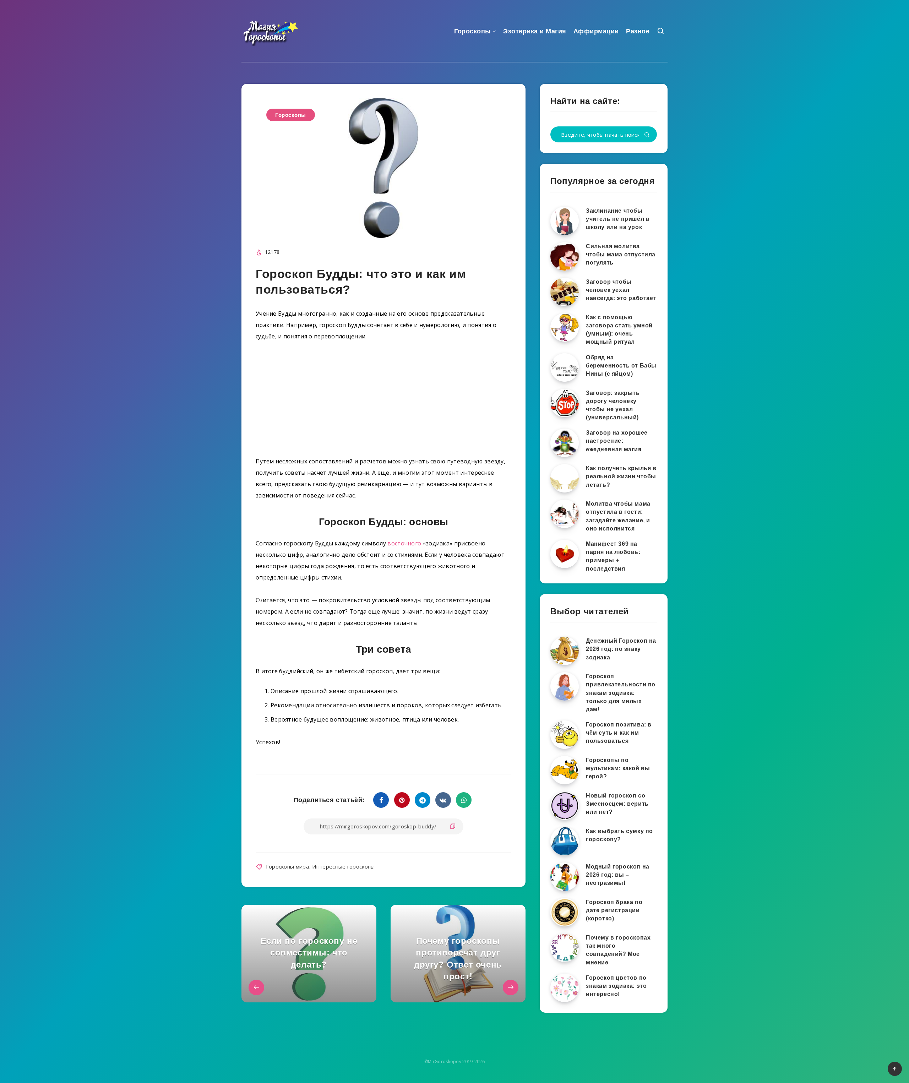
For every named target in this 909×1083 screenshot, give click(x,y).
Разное (637, 31)
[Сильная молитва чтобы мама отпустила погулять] (564, 256)
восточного (404, 543)
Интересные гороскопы (343, 866)
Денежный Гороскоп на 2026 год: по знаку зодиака (621, 649)
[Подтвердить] (647, 135)
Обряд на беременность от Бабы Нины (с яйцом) (621, 365)
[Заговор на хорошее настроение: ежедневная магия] (564, 443)
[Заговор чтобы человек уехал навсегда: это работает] (564, 292)
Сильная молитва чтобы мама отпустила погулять (620, 254)
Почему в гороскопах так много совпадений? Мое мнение (618, 950)
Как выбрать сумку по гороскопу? (619, 835)
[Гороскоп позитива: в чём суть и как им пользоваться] (564, 734)
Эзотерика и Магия (534, 31)
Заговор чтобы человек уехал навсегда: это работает (621, 290)
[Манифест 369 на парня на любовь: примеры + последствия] (564, 554)
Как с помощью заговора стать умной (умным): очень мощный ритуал (619, 329)
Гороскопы (472, 31)
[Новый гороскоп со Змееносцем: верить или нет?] (564, 805)
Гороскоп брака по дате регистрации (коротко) (614, 910)
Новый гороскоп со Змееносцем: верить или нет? (617, 804)
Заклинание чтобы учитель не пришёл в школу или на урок (617, 219)
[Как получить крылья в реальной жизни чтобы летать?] (564, 478)
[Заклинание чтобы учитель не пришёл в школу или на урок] (564, 221)
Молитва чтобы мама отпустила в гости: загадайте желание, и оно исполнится (618, 516)
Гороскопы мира (287, 866)
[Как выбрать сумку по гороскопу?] (564, 841)
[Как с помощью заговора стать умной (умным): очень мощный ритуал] (564, 327)
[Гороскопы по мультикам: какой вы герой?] (564, 770)
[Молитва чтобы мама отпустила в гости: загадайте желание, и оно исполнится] (564, 514)
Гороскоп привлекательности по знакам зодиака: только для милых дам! (620, 692)
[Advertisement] (383, 401)
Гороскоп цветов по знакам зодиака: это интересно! (616, 986)
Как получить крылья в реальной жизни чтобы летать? (621, 476)
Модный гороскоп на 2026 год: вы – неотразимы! (617, 875)
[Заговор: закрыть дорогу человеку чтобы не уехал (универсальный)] (564, 403)
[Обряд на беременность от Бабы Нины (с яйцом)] (564, 367)
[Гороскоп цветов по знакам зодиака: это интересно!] (564, 988)
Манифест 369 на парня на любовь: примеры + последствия (613, 556)
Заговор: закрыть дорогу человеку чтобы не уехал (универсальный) (613, 405)
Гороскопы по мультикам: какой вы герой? (618, 768)
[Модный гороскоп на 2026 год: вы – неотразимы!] (564, 876)
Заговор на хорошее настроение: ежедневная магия (617, 441)
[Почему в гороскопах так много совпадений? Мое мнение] (564, 948)
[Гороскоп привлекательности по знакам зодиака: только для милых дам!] (564, 686)
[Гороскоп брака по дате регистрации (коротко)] (564, 912)
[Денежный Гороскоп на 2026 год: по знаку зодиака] (564, 651)
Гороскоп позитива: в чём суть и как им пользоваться (619, 733)
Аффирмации (596, 31)
